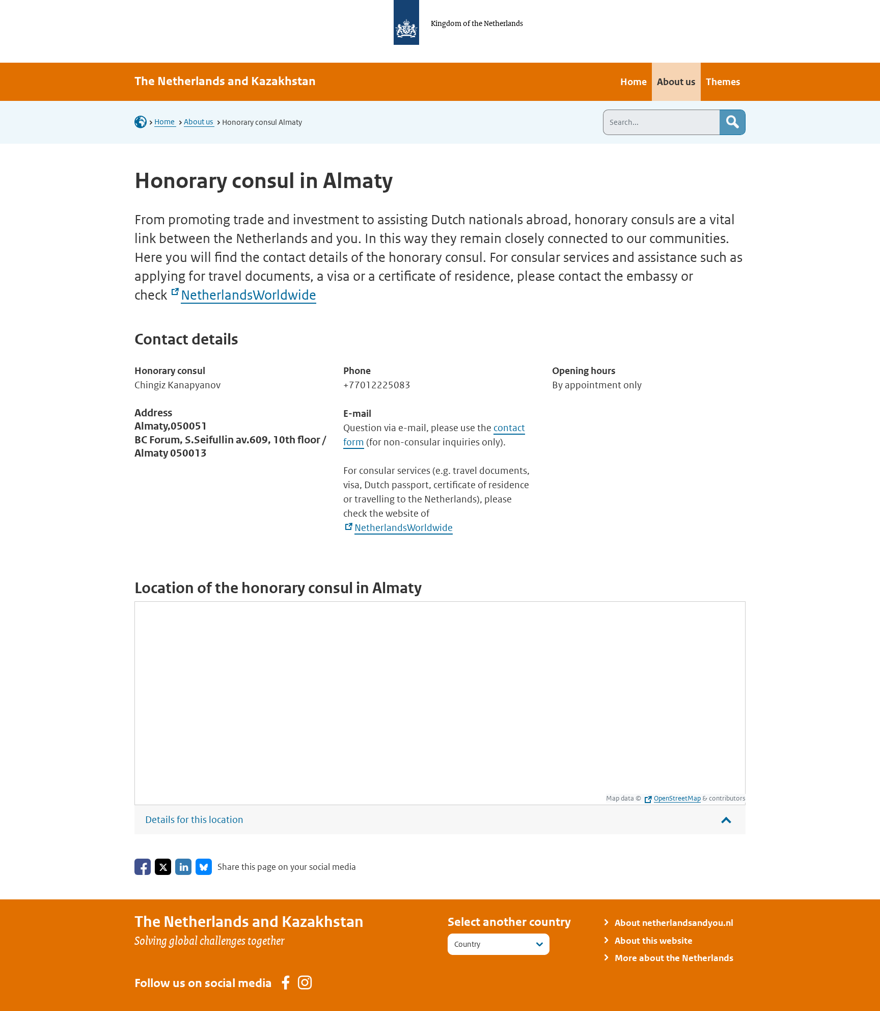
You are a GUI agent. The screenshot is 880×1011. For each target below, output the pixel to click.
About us (199, 121)
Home (165, 121)
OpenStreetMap (677, 798)
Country (467, 944)
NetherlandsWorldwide (248, 295)
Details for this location (194, 820)
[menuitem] (633, 82)
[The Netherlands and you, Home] (143, 121)
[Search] (732, 122)
